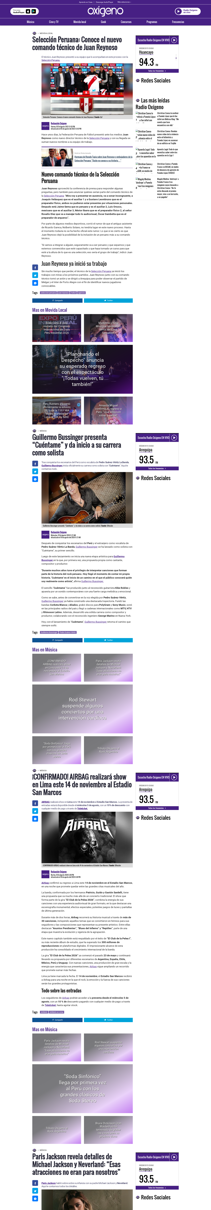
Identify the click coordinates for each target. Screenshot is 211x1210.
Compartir (59, 300)
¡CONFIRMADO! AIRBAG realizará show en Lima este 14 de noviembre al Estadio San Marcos (56, 667)
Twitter (110, 300)
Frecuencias (178, 22)
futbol (73, 293)
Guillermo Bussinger (51, 465)
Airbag (93, 966)
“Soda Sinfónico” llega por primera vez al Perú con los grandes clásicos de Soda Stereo (57, 750)
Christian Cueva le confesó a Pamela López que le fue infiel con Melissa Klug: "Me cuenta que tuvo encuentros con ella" (168, 119)
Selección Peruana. (50, 60)
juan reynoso (63, 293)
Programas (152, 22)
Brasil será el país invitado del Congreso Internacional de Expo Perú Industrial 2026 (56, 327)
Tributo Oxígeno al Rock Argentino (108, 750)
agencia (81, 293)
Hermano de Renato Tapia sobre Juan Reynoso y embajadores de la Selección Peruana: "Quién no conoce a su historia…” (103, 158)
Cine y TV (53, 22)
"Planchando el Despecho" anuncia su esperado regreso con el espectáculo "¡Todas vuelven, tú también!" (83, 369)
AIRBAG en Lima (56, 1012)
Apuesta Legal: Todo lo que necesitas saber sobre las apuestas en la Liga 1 (167, 152)
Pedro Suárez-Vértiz (68, 632)
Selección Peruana (99, 138)
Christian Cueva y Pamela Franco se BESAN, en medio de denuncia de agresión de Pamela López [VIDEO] (168, 168)
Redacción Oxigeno (59, 123)
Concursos (126, 22)
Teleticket (50, 1005)
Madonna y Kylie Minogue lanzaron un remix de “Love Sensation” (108, 327)
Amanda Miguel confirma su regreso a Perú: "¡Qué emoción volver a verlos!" (108, 410)
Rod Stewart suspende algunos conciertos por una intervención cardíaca (83, 709)
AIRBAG (44, 1012)
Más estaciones (124, 2)
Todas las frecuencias (156, 70)
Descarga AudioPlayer (104, 2)
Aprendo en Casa (85, 2)
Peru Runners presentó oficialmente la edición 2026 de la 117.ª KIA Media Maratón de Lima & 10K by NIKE (56, 410)
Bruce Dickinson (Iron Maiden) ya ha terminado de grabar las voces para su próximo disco (108, 1130)
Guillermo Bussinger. (92, 581)
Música (30, 22)
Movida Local (46, 33)
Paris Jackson (48, 1183)
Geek (103, 22)
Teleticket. (82, 808)
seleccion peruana (48, 293)
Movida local (79, 22)
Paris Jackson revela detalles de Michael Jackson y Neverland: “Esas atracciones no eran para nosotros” (108, 667)
